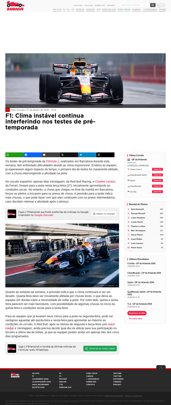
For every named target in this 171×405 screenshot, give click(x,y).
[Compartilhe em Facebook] (33, 154)
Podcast (78, 5)
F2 (68, 10)
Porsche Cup (109, 10)
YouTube (88, 5)
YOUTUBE (117, 373)
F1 (64, 10)
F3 (72, 10)
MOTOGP (63, 379)
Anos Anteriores (40, 384)
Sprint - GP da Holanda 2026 (140, 282)
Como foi (157, 169)
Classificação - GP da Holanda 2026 (144, 273)
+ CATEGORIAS (150, 10)
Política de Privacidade (114, 395)
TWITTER (117, 376)
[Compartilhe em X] (69, 154)
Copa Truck (124, 10)
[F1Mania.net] (15, 5)
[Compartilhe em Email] (51, 154)
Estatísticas (38, 387)
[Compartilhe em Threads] (105, 154)
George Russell (138, 213)
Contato (111, 5)
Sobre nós (100, 5)
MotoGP (80, 10)
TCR (98, 10)
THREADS (117, 382)
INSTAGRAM (118, 379)
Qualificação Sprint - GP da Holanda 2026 (144, 293)
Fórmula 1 (52, 161)
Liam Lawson (137, 243)
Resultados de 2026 (137, 313)
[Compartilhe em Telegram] (87, 154)
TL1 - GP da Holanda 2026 (139, 304)
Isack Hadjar (136, 239)
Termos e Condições (133, 395)
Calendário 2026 (40, 379)
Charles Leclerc (105, 181)
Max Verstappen (138, 230)
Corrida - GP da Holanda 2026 (141, 263)
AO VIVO (35, 373)
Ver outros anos (135, 319)
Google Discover (43, 215)
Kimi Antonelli (137, 209)
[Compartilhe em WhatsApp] (14, 154)
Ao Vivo (57, 10)
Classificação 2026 (41, 382)
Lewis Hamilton (138, 218)
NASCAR (90, 10)
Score (162, 10)
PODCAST (117, 384)
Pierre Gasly (136, 247)
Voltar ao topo (161, 368)
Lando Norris (137, 222)
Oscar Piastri (137, 235)
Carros (136, 10)
